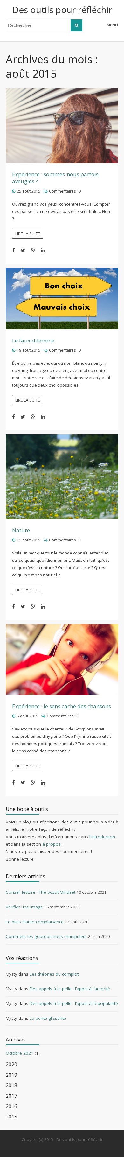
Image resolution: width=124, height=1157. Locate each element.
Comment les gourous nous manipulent (46, 936)
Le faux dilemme (33, 340)
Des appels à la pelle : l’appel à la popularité (74, 1003)
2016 (11, 1106)
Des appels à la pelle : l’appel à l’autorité (70, 988)
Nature (21, 530)
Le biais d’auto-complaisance (35, 922)
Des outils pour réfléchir (62, 10)
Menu (112, 25)
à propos (51, 844)
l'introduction (102, 837)
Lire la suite (27, 233)
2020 (11, 1064)
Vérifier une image (24, 907)
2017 (11, 1096)
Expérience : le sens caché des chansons (61, 706)
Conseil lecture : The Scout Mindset (40, 892)
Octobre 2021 (19, 1053)
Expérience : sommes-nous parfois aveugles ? (55, 178)
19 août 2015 (28, 350)
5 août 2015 (27, 716)
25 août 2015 (28, 191)
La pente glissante (48, 1018)
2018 (11, 1085)
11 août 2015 (28, 540)
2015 (11, 1116)
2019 (11, 1075)
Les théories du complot (54, 974)
